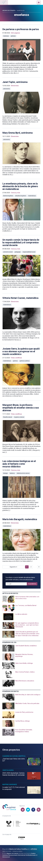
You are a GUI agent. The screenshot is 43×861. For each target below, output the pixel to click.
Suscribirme (32, 584)
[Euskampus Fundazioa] (33, 824)
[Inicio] (4, 2)
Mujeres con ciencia (12, 853)
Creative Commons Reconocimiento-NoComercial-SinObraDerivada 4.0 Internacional (19, 855)
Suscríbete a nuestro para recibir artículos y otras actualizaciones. (20, 578)
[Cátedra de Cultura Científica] (14, 824)
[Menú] (39, 2)
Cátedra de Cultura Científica (18, 849)
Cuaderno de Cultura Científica (13, 756)
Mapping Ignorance (9, 784)
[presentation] (21, 49)
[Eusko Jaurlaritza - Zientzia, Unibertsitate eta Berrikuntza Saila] (21, 838)
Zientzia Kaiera (8, 770)
